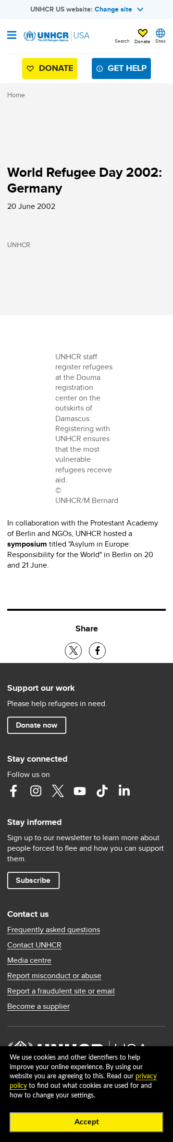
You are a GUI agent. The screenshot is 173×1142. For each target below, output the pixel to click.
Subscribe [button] (33, 880)
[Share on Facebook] (97, 650)
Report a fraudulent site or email (61, 991)
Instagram (35, 791)
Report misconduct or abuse (54, 976)
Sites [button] (160, 40)
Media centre (29, 960)
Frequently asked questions (53, 930)
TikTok (102, 791)
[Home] (56, 36)
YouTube (80, 791)
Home (16, 95)
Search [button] (122, 40)
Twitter (57, 791)
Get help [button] (127, 68)
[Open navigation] (11, 36)
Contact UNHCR (34, 945)
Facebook (13, 791)
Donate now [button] (36, 725)
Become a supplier (38, 1006)
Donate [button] (142, 41)
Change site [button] (113, 9)
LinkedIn (124, 791)
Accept (86, 1122)
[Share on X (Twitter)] (73, 650)
